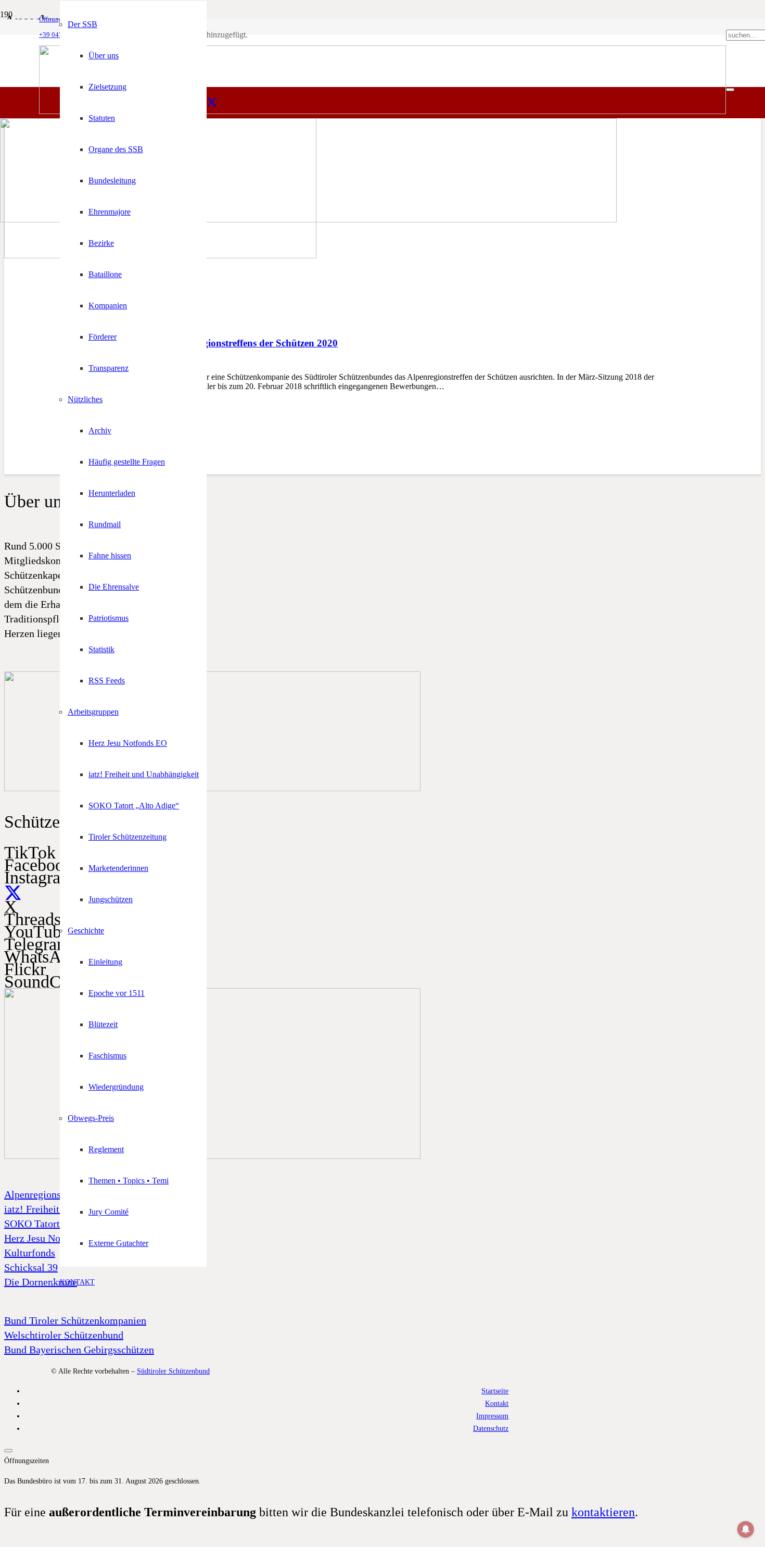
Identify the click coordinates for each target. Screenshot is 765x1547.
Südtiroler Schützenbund (173, 1371)
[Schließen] (730, 89)
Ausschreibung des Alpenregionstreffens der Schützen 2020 (212, 343)
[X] (212, 102)
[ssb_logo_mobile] (308, 219)
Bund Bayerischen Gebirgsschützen (79, 1349)
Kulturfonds (29, 1252)
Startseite (494, 1391)
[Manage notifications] (745, 1529)
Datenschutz (490, 1428)
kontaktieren (603, 1512)
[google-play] (212, 788)
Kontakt (496, 1403)
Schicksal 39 (31, 1267)
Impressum (492, 1416)
